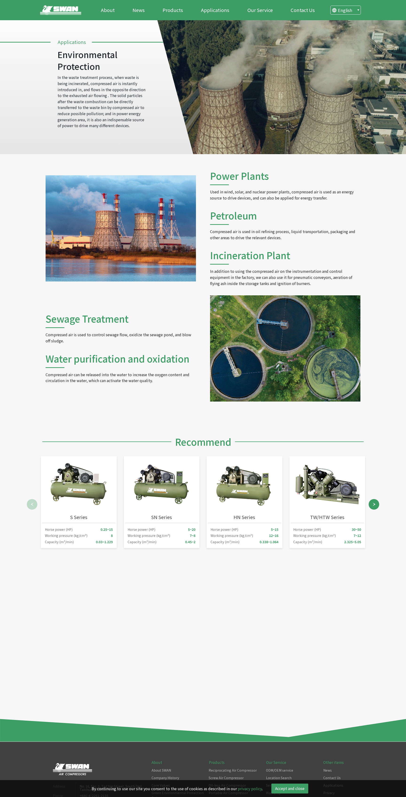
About (108, 10)
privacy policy (250, 788)
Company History (165, 777)
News (139, 10)
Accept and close (289, 788)
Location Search (279, 777)
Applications (215, 10)
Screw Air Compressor (226, 777)
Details (88, 535)
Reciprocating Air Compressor (233, 770)
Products (173, 10)
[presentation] (32, 504)
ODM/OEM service (279, 770)
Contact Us (303, 10)
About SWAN (161, 770)
